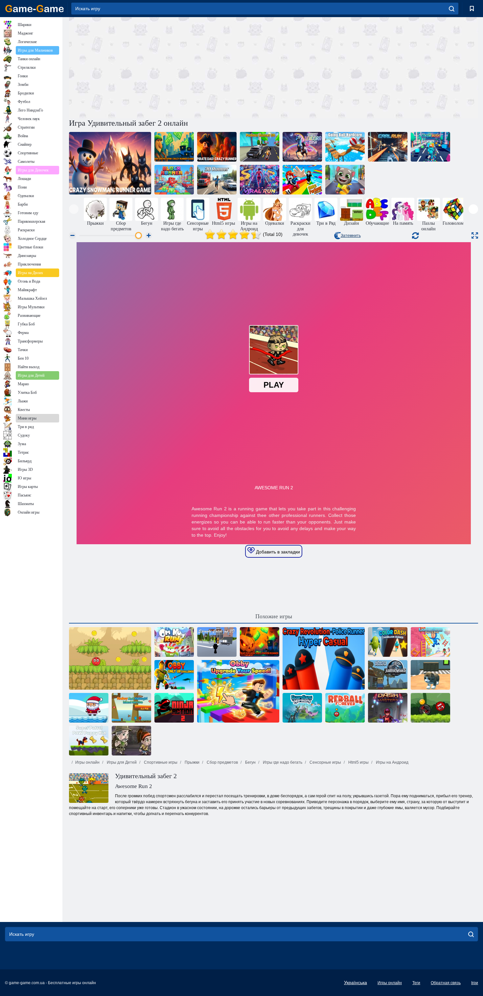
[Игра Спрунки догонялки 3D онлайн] (217, 642)
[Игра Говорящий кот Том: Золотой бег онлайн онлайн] (345, 179)
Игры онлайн (87, 762)
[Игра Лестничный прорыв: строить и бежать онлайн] (430, 642)
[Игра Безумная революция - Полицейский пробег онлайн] (324, 658)
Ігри (474, 983)
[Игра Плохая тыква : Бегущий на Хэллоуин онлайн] (259, 642)
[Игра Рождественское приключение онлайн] (88, 708)
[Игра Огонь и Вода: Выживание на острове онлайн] (131, 708)
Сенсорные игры (325, 762)
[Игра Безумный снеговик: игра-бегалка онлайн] (110, 163)
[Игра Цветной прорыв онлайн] (430, 147)
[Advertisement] (171, 67)
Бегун (250, 762)
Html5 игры (358, 762)
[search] (452, 8)
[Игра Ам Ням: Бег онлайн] (174, 642)
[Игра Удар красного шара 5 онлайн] (110, 658)
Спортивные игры (160, 762)
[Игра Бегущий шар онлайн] (345, 147)
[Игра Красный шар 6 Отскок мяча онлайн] (430, 708)
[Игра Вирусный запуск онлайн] (259, 179)
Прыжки (191, 762)
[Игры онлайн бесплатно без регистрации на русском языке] (34, 8)
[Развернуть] (475, 235)
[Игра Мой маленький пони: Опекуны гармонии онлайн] (302, 708)
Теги (416, 983)
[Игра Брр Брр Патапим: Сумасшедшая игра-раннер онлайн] (174, 147)
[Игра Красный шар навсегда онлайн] (345, 708)
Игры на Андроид (391, 762)
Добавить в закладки (277, 551)
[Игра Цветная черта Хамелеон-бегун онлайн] (387, 642)
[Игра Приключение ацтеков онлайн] (131, 740)
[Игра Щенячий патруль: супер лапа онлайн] (88, 740)
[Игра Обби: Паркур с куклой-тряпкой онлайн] (302, 179)
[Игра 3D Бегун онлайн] (217, 179)
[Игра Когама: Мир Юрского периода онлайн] (387, 675)
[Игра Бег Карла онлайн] (387, 147)
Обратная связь (446, 983)
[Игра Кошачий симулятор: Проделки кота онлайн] (430, 675)
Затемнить (351, 235)
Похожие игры (273, 616)
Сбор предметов (222, 762)
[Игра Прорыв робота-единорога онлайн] (302, 147)
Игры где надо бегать (282, 762)
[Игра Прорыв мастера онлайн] (387, 708)
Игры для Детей (121, 762)
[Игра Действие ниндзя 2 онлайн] (174, 708)
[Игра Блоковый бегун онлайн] (174, 179)
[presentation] (74, 209)
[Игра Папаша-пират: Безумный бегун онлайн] (217, 147)
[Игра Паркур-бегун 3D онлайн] (259, 147)
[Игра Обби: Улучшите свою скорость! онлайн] (238, 691)
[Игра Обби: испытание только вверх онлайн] (174, 675)
